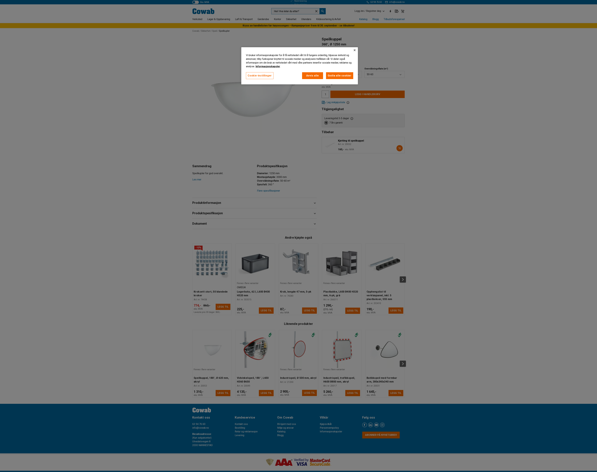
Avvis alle (312, 75)
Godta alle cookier (340, 75)
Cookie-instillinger (260, 75)
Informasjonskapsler (268, 66)
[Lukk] (354, 50)
